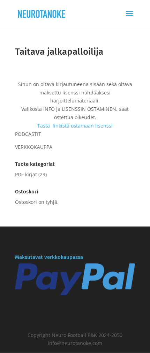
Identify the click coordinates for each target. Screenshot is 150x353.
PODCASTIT (28, 134)
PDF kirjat (26, 174)
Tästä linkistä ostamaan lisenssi (75, 125)
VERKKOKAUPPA (33, 147)
